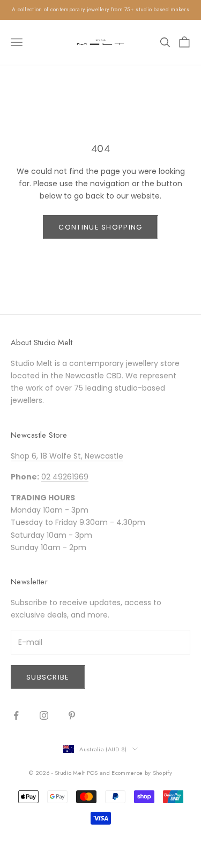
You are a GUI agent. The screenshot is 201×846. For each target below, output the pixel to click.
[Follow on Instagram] (44, 715)
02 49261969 (64, 476)
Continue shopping (100, 227)
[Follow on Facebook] (16, 715)
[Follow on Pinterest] (71, 715)
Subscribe (48, 677)
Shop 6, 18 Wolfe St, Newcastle (67, 456)
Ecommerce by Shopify (141, 772)
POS (92, 772)
